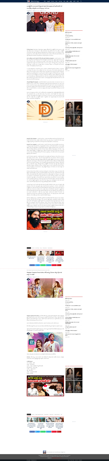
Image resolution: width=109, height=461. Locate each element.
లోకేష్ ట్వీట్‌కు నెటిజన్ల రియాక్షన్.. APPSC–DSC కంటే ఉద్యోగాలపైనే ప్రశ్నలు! (72, 56)
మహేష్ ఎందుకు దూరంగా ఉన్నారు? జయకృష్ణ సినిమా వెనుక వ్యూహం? (73, 68)
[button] (69, 108)
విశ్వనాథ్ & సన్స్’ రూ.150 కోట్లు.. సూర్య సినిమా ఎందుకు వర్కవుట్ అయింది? (73, 43)
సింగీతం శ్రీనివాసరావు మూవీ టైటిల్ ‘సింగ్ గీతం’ (31, 257)
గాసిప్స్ (64, 1)
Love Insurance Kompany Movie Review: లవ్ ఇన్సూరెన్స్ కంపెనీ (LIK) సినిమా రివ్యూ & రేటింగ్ (59, 259)
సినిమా (56, 1)
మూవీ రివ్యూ (60, 1)
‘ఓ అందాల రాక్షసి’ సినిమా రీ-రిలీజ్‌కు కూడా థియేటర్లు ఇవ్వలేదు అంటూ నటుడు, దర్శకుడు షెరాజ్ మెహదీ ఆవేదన (41, 259)
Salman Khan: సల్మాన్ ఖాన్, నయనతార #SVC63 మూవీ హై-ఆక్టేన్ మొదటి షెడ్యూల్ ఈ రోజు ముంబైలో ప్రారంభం (50, 259)
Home (27, 4)
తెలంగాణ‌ (52, 1)
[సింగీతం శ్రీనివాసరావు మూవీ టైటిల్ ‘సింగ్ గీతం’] (31, 253)
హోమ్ (45, 1)
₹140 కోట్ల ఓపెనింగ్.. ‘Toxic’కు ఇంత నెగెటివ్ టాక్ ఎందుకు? (73, 39)
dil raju (41, 248)
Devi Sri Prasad (37, 248)
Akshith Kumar (30, 10)
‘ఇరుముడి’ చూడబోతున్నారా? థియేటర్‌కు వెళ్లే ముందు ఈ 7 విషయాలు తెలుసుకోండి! (72, 52)
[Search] (81, 1)
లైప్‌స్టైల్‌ (71, 1)
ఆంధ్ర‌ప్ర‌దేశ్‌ (48, 1)
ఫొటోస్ (74, 1)
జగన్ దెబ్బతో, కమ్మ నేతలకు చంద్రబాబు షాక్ (70, 60)
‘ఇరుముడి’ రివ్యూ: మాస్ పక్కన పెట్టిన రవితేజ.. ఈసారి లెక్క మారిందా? (74, 47)
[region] (45, 40)
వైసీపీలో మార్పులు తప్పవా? (68, 32)
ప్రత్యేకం (67, 1)
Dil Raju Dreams (45, 248)
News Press (33, 248)
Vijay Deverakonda (50, 248)
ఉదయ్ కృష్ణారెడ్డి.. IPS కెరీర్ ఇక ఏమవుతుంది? (71, 64)
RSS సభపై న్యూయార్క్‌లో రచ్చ (69, 35)
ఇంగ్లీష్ (78, 1)
